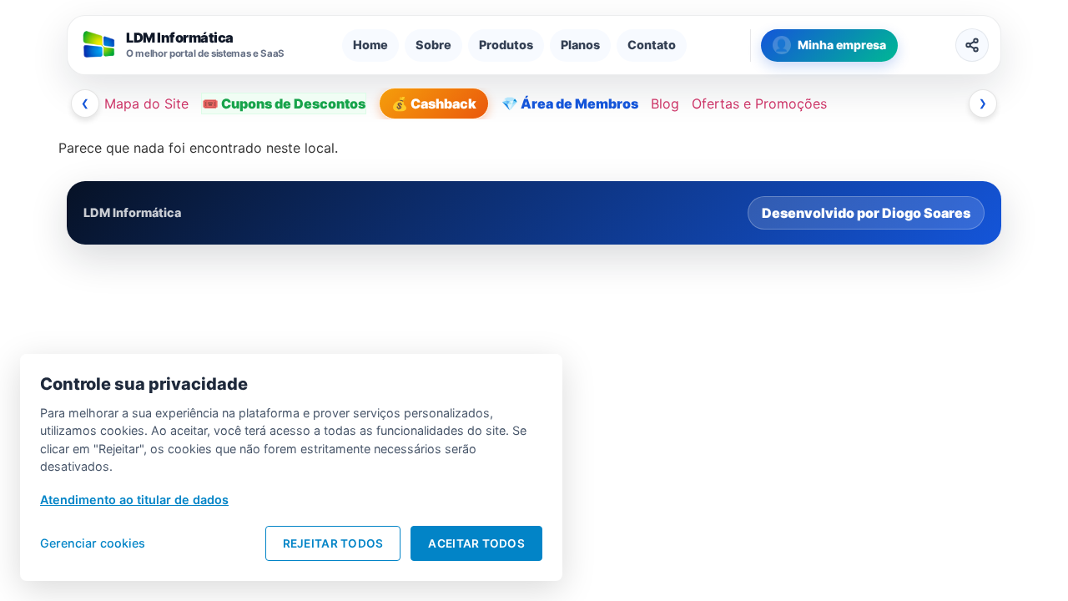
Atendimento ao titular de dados (134, 499)
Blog (665, 103)
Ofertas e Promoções (759, 103)
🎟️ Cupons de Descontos (283, 103)
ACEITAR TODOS (476, 543)
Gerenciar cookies (92, 543)
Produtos (506, 45)
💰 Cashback (433, 103)
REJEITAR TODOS (333, 543)
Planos (580, 45)
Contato (651, 45)
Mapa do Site (146, 103)
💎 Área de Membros (569, 103)
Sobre (433, 45)
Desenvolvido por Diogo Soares (866, 213)
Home (370, 45)
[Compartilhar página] (972, 45)
